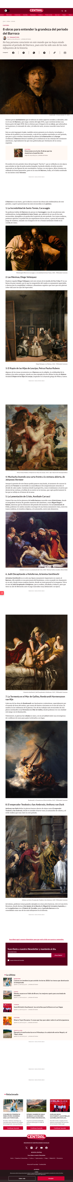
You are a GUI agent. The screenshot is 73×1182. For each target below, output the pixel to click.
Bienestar (9, 15)
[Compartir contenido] (2, 593)
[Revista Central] (36, 11)
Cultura (40, 15)
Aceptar (51, 1178)
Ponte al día (48, 15)
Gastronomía (39, 1158)
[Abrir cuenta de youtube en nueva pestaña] (41, 1147)
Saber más (22, 1178)
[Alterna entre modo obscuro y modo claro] (7, 10)
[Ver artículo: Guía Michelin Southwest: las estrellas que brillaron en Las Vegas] (7, 1008)
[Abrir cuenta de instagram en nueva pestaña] (31, 1147)
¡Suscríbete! (58, 955)
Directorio (60, 1158)
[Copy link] (54, 52)
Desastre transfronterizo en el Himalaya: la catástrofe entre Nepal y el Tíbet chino (40, 1033)
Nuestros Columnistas (21, 1158)
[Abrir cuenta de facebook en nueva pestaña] (46, 1147)
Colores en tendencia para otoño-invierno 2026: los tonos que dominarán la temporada (41, 981)
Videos (70, 15)
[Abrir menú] (65, 11)
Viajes (64, 15)
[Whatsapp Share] (34, 52)
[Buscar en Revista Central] (62, 11)
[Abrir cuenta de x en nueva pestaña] (26, 1147)
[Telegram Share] (44, 52)
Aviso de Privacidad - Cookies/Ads (36, 1164)
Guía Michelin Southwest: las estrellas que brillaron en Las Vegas (38, 1007)
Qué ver (57, 15)
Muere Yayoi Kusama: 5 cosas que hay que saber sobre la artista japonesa (41, 1020)
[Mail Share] (65, 52)
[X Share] (23, 52)
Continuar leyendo (13, 1128)
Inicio (4, 21)
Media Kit (52, 1158)
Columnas (17, 15)
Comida (25, 15)
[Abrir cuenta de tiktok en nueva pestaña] (36, 1147)
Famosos (33, 15)
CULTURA (27, 149)
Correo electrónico (12, 951)
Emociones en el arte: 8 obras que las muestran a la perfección (38, 152)
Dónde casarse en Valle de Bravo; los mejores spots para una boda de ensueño (40, 994)
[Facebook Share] (13, 52)
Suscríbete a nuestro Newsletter (36, 1155)
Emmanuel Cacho (14, 37)
